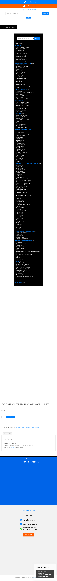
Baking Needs (19, 131)
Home (2, 23)
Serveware (18, 237)
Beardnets (18, 174)
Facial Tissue (19, 247)
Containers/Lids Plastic (21, 184)
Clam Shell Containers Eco (22, 180)
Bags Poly (18, 168)
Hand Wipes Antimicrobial (22, 204)
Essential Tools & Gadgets (22, 105)
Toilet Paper (19, 259)
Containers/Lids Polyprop (22, 186)
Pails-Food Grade (20, 210)
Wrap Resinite (19, 229)
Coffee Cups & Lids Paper (22, 183)
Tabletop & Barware (21, 238)
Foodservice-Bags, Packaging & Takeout (26, 163)
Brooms (18, 242)
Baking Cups (19, 64)
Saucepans (18, 122)
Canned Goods (20, 132)
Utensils (18, 111)
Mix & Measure (19, 107)
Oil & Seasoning (20, 108)
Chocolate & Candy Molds (22, 52)
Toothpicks (19, 222)
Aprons (18, 91)
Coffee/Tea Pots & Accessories (23, 116)
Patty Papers (19, 213)
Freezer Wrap (19, 197)
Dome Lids (19, 194)
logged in (12, 447)
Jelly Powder (19, 150)
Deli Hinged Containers (21, 192)
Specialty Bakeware (21, 124)
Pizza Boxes (19, 215)
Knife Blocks (19, 271)
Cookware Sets (19, 118)
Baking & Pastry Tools (21, 47)
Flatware (18, 234)
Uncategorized (18, 282)
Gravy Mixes (19, 147)
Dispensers (19, 245)
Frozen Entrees (19, 144)
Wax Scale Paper (20, 226)
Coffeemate (19, 137)
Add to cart (10, 417)
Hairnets (18, 203)
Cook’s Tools (19, 101)
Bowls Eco (18, 175)
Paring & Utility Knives (21, 275)
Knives (17, 261)
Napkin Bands (19, 207)
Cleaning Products (20, 243)
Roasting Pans (19, 121)
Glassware (18, 235)
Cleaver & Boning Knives (22, 268)
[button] (8, 27)
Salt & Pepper (19, 155)
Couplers (18, 70)
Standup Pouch (20, 218)
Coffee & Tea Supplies (21, 115)
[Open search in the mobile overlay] (27, 13)
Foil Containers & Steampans (23, 195)
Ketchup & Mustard (20, 152)
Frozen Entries (19, 146)
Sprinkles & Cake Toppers (22, 86)
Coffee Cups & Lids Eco (22, 181)
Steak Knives (19, 278)
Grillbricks (18, 250)
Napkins (18, 209)
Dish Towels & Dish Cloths (22, 95)
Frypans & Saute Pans (21, 119)
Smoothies (18, 158)
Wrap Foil (18, 227)
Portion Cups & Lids (21, 216)
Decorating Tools (20, 55)
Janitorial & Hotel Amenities (23, 240)
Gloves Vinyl (19, 198)
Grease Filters (19, 200)
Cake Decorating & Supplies (23, 63)
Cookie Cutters (19, 69)
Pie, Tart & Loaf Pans (21, 56)
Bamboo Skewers (20, 172)
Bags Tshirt (19, 171)
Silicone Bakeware (20, 59)
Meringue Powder (20, 78)
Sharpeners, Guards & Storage (23, 276)
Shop (7, 23)
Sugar (17, 161)
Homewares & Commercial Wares (24, 231)
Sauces (18, 156)
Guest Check (19, 201)
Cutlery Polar (19, 191)
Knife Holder (19, 273)
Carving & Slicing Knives (22, 264)
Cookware (18, 113)
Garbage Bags (19, 248)
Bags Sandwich (20, 169)
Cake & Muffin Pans (20, 50)
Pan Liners (18, 212)
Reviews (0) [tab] (7, 433)
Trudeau (17, 280)
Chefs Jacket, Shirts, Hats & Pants (24, 92)
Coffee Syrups (19, 135)
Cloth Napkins (19, 94)
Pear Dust (18, 81)
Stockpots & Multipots (21, 127)
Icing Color (19, 75)
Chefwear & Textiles (21, 89)
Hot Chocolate (19, 149)
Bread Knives (19, 262)
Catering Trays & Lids (21, 178)
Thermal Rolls (19, 221)
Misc (17, 80)
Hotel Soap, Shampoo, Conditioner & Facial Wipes (28, 251)
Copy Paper (19, 187)
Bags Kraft (18, 166)
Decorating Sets (20, 72)
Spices (17, 160)
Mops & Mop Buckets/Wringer (23, 254)
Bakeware (18, 45)
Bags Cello (19, 165)
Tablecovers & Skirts (21, 98)
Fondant (18, 73)
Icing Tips (18, 76)
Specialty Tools (20, 110)
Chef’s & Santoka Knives (22, 267)
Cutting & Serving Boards (22, 270)
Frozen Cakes (19, 143)
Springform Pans (20, 61)
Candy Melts (19, 67)
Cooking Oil (19, 138)
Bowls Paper (19, 177)
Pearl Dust (18, 83)
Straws (17, 219)
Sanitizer (18, 257)
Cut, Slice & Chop (20, 104)
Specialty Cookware (21, 126)
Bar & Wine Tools (20, 232)
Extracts (18, 141)
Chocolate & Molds (21, 53)
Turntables (18, 87)
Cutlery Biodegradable (21, 189)
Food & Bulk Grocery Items (23, 129)
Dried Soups (19, 140)
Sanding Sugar (19, 84)
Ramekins (18, 58)
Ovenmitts (18, 97)
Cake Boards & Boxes (21, 66)
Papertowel (19, 256)
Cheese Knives (19, 265)
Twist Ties (18, 224)
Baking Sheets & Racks (21, 49)
